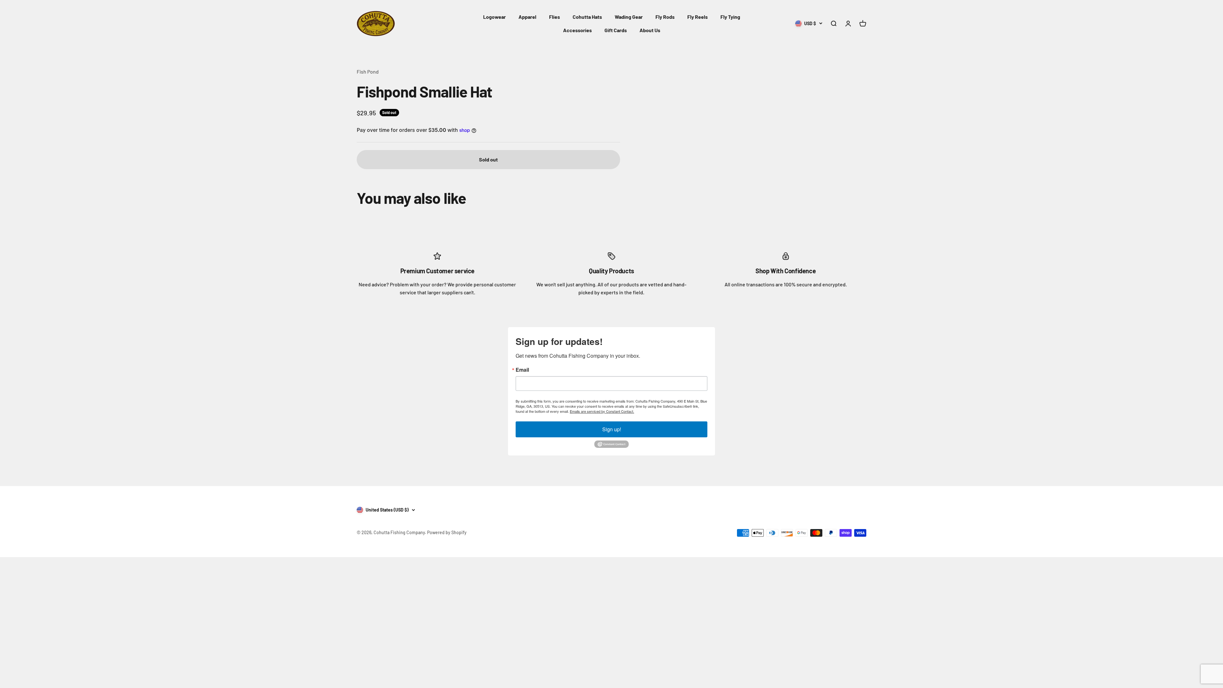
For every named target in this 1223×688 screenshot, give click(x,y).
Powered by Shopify (447, 532)
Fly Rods (665, 17)
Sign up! (611, 429)
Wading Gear (629, 17)
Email (522, 369)
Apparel (527, 17)
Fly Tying (730, 17)
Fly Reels (697, 17)
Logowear (494, 17)
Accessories (577, 30)
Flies (554, 17)
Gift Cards (615, 30)
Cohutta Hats (587, 17)
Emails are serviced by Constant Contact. (602, 411)
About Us (650, 30)
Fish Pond (368, 71)
